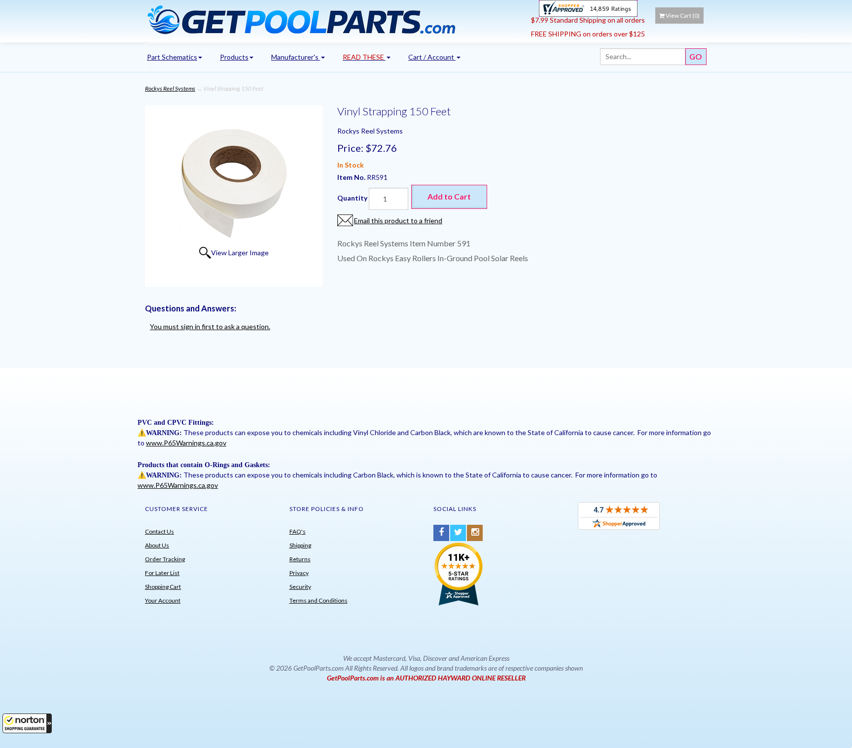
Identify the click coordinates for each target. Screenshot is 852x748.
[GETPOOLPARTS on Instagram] (475, 533)
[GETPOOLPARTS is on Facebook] (441, 533)
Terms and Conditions (318, 600)
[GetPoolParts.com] (334, 19)
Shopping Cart (163, 586)
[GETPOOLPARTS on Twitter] (458, 533)
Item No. (352, 177)
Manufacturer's (295, 57)
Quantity (352, 198)
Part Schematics (172, 57)
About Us (157, 545)
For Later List (162, 573)
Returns (300, 559)
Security (300, 586)
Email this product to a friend (398, 220)
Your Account (162, 600)
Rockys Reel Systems (170, 88)
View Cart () (683, 15)
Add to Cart (449, 196)
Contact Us (159, 531)
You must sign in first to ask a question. (210, 326)
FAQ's (297, 531)
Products (234, 57)
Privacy (299, 573)
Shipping (300, 545)
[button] (27, 723)
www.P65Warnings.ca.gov (186, 443)
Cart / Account (432, 57)
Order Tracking (165, 559)
